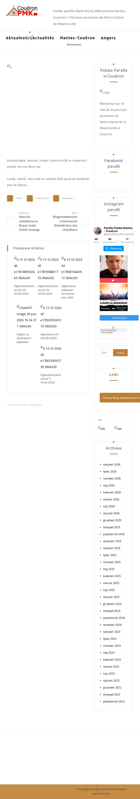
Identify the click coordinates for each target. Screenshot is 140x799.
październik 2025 (114, 534)
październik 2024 (114, 618)
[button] (125, 37)
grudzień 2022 (112, 687)
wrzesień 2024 (112, 625)
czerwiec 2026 (112, 478)
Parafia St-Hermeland (25, 760)
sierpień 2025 (111, 548)
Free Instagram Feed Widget (108, 330)
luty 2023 (109, 673)
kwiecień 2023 (112, 659)
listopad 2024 (111, 611)
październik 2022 (114, 701)
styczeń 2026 (111, 513)
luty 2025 (109, 590)
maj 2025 (109, 569)
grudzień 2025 (112, 520)
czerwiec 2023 (112, 646)
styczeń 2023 (111, 680)
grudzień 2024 (112, 604)
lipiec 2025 (109, 555)
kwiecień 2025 (112, 576)
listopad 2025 (111, 527)
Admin (19, 198)
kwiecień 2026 (112, 492)
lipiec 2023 (109, 639)
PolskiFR (16, 766)
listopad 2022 (111, 694)
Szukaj (120, 352)
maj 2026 (109, 485)
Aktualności (67, 198)
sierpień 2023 (111, 632)
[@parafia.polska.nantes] (97, 231)
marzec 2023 (111, 666)
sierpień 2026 (111, 464)
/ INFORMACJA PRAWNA (59, 748)
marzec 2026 (111, 499)
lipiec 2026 (109, 471)
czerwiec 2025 (112, 562)
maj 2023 (109, 653)
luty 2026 (109, 506)
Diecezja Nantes (21, 754)
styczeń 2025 (111, 597)
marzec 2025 (111, 583)
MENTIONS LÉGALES (24, 748)
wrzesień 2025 (112, 541)
